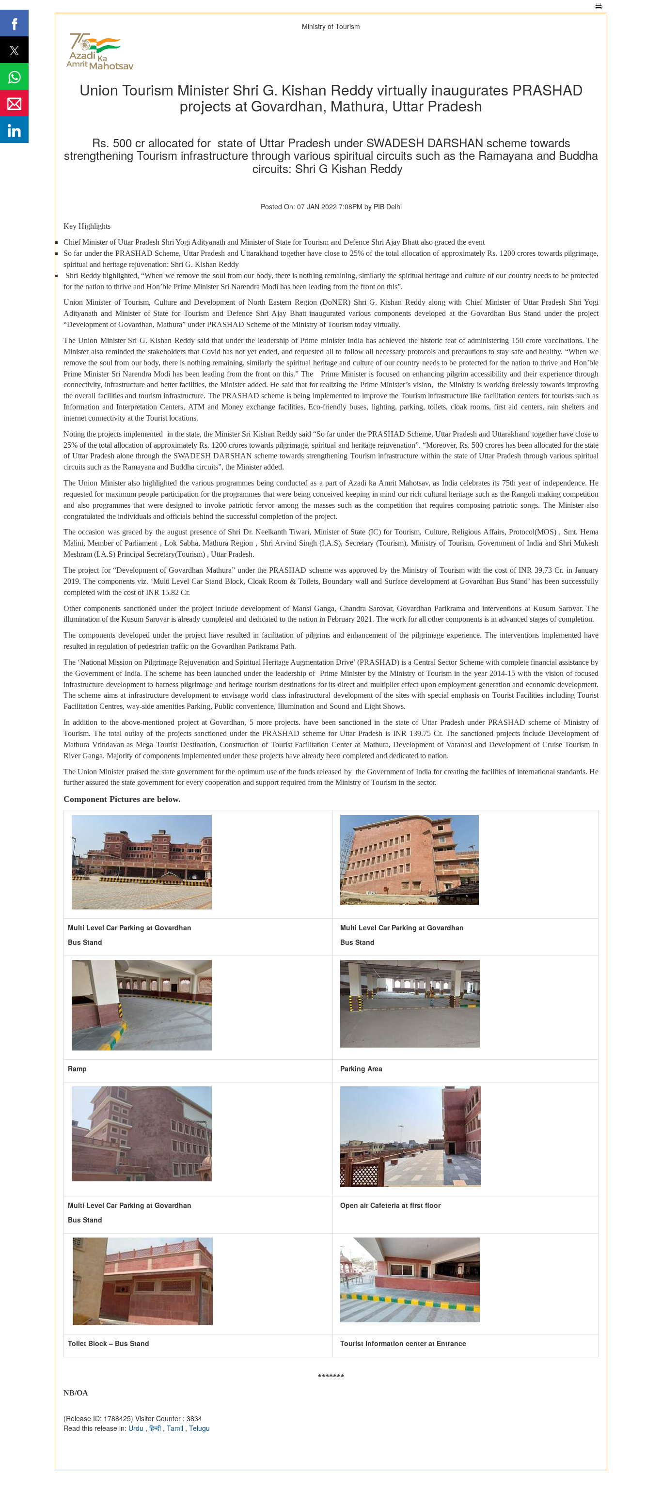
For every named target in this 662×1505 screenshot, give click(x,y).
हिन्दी (156, 1428)
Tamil (176, 1428)
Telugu (199, 1428)
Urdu (136, 1428)
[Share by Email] (14, 103)
